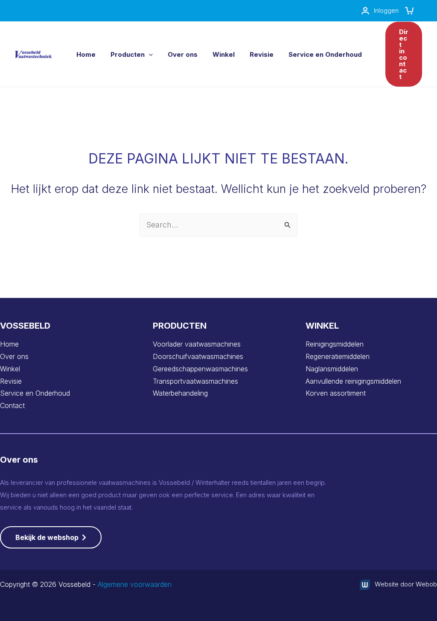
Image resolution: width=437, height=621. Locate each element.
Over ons (14, 356)
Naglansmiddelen (332, 368)
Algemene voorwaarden (135, 584)
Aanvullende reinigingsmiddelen (353, 381)
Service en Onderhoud (35, 393)
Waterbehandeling (180, 393)
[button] (149, 54)
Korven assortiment (336, 393)
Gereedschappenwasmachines (200, 368)
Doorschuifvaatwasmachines (198, 356)
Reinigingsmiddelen (335, 344)
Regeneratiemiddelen (338, 356)
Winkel (10, 368)
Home (9, 344)
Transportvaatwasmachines (195, 381)
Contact (12, 405)
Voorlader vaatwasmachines (197, 344)
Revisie (11, 381)
